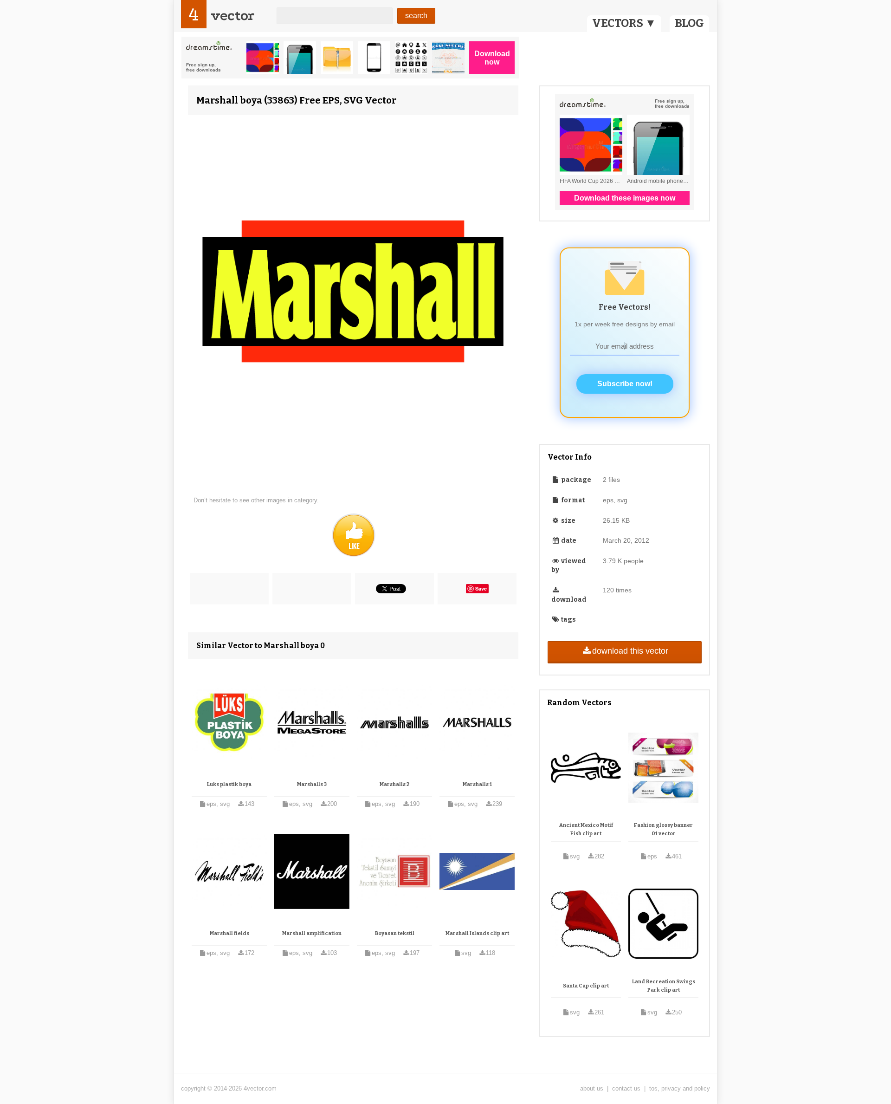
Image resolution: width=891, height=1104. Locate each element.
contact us (626, 1088)
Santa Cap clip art (586, 986)
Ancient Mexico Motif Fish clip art (586, 829)
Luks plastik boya (229, 784)
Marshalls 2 (394, 784)
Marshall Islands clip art (477, 933)
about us (591, 1088)
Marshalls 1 (477, 784)
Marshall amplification (312, 933)
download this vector (630, 651)
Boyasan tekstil (394, 933)
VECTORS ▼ (624, 23)
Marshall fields (229, 933)
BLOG (689, 23)
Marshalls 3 (312, 784)
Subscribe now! (624, 384)
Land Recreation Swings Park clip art (663, 986)
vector (232, 15)
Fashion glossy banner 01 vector (663, 829)
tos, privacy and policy (679, 1088)
